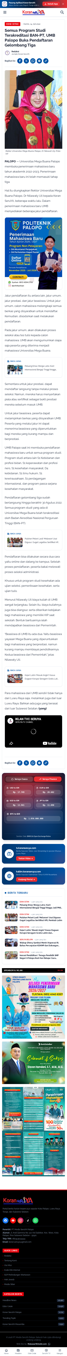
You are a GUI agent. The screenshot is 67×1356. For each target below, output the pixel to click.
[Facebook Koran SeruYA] (5, 1220)
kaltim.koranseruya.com (28, 871)
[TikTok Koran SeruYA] (28, 1220)
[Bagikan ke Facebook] (19, 60)
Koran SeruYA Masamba (13, 1324)
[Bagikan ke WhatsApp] (32, 60)
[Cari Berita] (62, 12)
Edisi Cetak (12, 24)
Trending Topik (9, 1318)
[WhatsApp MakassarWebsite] (49, 1344)
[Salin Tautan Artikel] (45, 60)
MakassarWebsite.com (37, 1344)
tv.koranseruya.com (26, 848)
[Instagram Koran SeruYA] (20, 1220)
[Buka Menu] (5, 12)
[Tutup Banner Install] (63, 4)
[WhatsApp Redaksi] (35, 1220)
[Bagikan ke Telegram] (39, 60)
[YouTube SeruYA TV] (13, 1220)
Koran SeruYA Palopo (12, 1312)
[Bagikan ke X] (26, 60)
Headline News (9, 1300)
